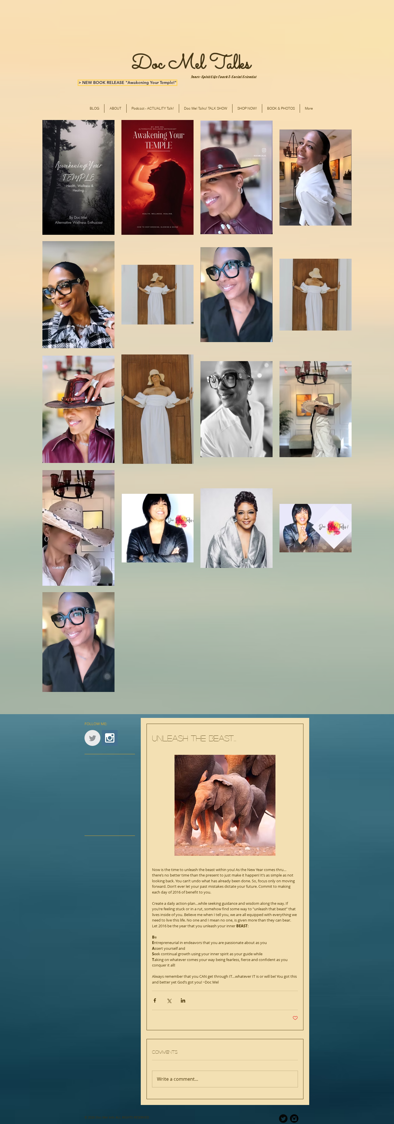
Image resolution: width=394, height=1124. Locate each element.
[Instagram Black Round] (294, 1118)
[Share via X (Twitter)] (169, 1000)
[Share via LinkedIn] (183, 1000)
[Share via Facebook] (154, 1000)
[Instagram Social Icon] (110, 738)
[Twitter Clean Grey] (92, 738)
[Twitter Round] (283, 1118)
